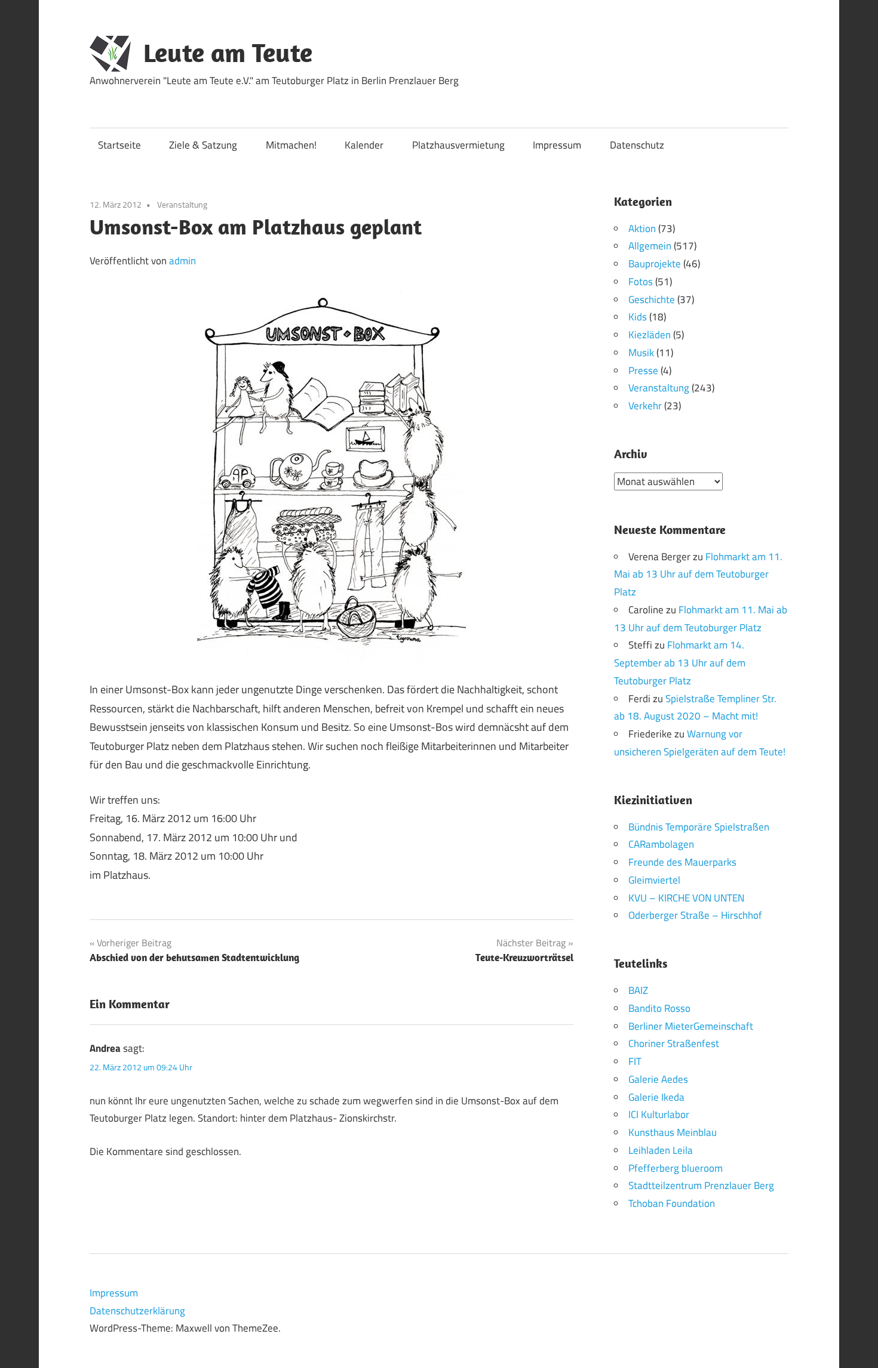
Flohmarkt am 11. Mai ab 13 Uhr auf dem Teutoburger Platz (698, 574)
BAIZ (638, 990)
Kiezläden (649, 334)
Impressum (557, 145)
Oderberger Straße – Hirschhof (695, 915)
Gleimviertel (654, 880)
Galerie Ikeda (656, 1097)
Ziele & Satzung (203, 145)
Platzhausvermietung (458, 145)
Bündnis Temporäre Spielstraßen (698, 827)
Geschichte (651, 299)
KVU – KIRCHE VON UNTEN (686, 898)
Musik (641, 352)
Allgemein (649, 246)
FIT (634, 1061)
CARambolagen (661, 844)
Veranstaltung (182, 204)
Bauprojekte (654, 263)
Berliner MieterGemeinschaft (690, 1026)
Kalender (364, 145)
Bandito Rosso (659, 1008)
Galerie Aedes (658, 1079)
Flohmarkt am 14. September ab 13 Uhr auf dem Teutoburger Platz (679, 662)
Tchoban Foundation (671, 1203)
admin (182, 260)
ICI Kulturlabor (658, 1114)
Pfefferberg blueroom (675, 1168)
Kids (637, 317)
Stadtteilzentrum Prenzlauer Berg (701, 1185)
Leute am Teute (227, 52)
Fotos (640, 281)
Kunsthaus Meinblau (672, 1132)
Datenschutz (637, 145)
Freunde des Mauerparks (682, 862)
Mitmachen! (291, 145)
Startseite (119, 145)
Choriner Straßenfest (673, 1043)
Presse (643, 370)
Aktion (642, 228)
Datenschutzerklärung (137, 1310)
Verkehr (645, 405)
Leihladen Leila (660, 1150)
